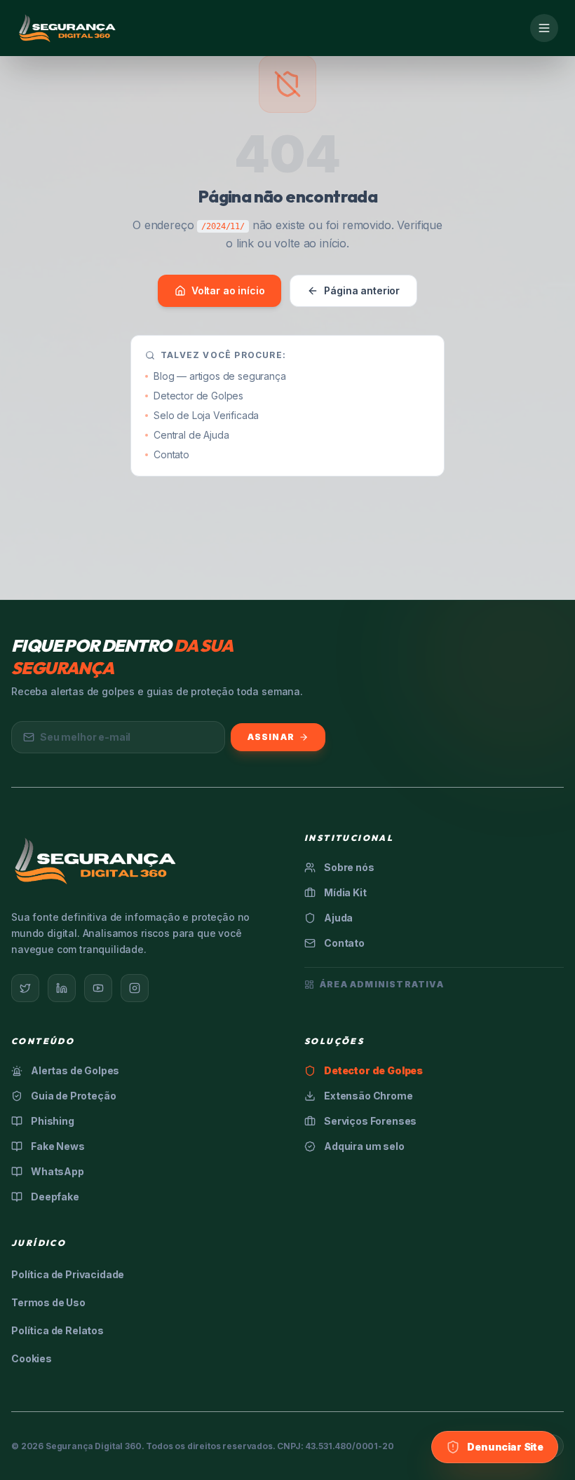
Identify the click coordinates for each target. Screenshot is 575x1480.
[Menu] (544, 28)
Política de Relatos (57, 1330)
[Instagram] (135, 988)
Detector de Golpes (198, 396)
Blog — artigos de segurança (220, 376)
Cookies (31, 1358)
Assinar (271, 737)
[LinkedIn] (62, 988)
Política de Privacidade (67, 1274)
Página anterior (362, 290)
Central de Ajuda (191, 435)
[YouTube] (98, 988)
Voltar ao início (227, 290)
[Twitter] (25, 988)
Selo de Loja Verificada (206, 415)
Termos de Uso (48, 1302)
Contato (171, 454)
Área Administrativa (382, 984)
